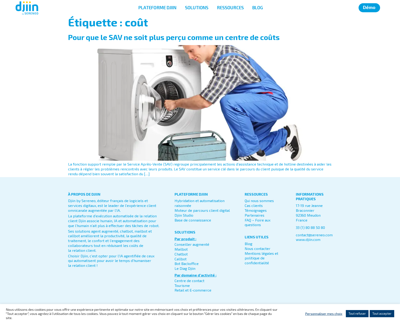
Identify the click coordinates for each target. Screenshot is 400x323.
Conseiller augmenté (192, 244)
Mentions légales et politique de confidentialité (261, 258)
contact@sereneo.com (314, 235)
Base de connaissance (193, 220)
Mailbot (181, 249)
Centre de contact (189, 280)
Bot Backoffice (187, 263)
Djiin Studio (184, 215)
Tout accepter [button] (381, 313)
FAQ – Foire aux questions (257, 222)
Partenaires (254, 215)
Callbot (181, 259)
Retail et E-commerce (193, 290)
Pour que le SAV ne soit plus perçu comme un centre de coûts (174, 37)
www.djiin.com (308, 239)
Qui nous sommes (259, 200)
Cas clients (254, 205)
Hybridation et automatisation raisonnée (200, 203)
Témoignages (256, 210)
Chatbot (181, 254)
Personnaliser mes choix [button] (323, 313)
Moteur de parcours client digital (202, 210)
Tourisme (182, 285)
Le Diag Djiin (185, 268)
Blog (248, 243)
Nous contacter (257, 248)
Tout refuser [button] (357, 313)
